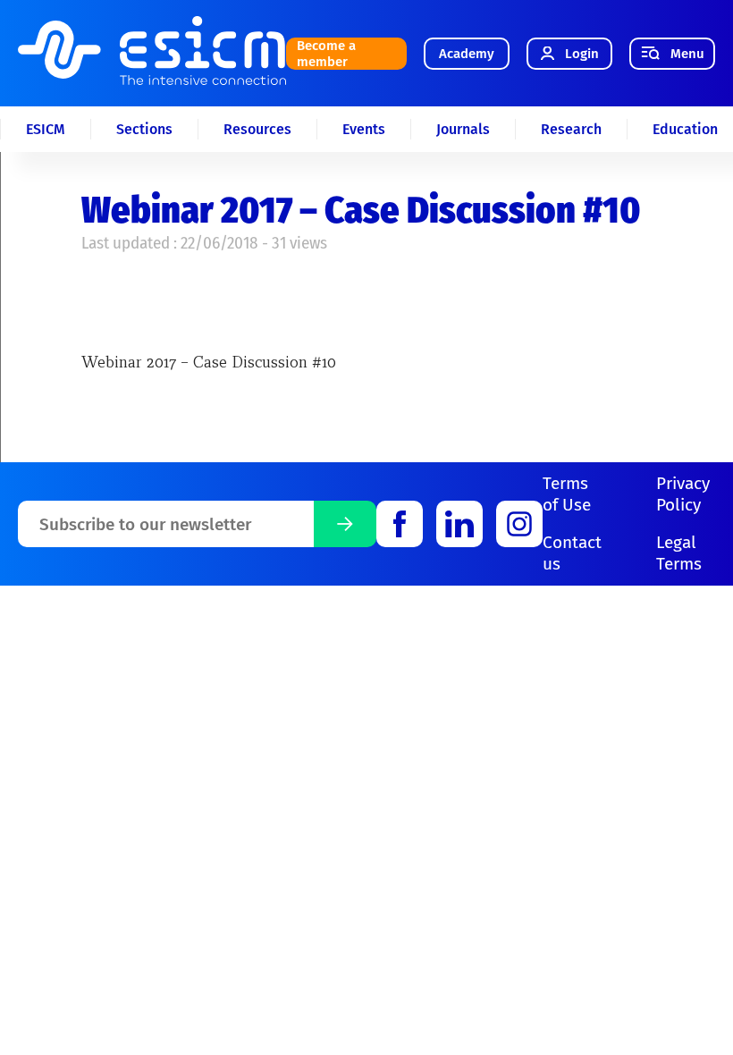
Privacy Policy (683, 494)
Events (363, 129)
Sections (144, 129)
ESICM (45, 129)
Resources (257, 129)
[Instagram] (519, 524)
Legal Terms (679, 553)
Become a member (326, 54)
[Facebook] (399, 524)
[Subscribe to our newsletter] (345, 524)
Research (571, 129)
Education (685, 129)
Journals (463, 129)
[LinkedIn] (459, 524)
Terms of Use (567, 494)
